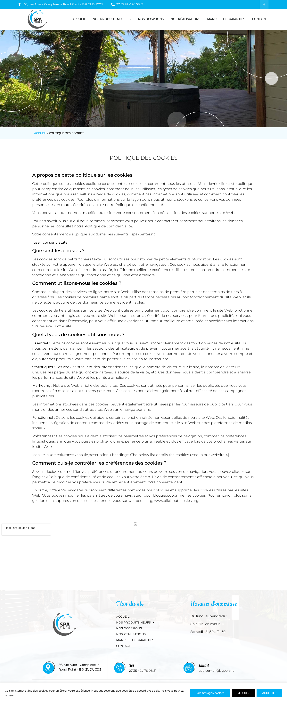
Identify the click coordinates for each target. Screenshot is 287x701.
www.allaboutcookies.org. (176, 501)
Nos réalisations (185, 19)
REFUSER (243, 693)
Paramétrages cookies (210, 693)
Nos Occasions (151, 19)
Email (204, 665)
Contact (259, 19)
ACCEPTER (269, 693)
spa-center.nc (143, 234)
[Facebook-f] (264, 4)
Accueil (79, 19)
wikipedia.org (140, 501)
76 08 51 (150, 670)
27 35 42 (135, 670)
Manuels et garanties (226, 19)
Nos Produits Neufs (110, 19)
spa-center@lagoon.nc (216, 670)
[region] (143, 691)
